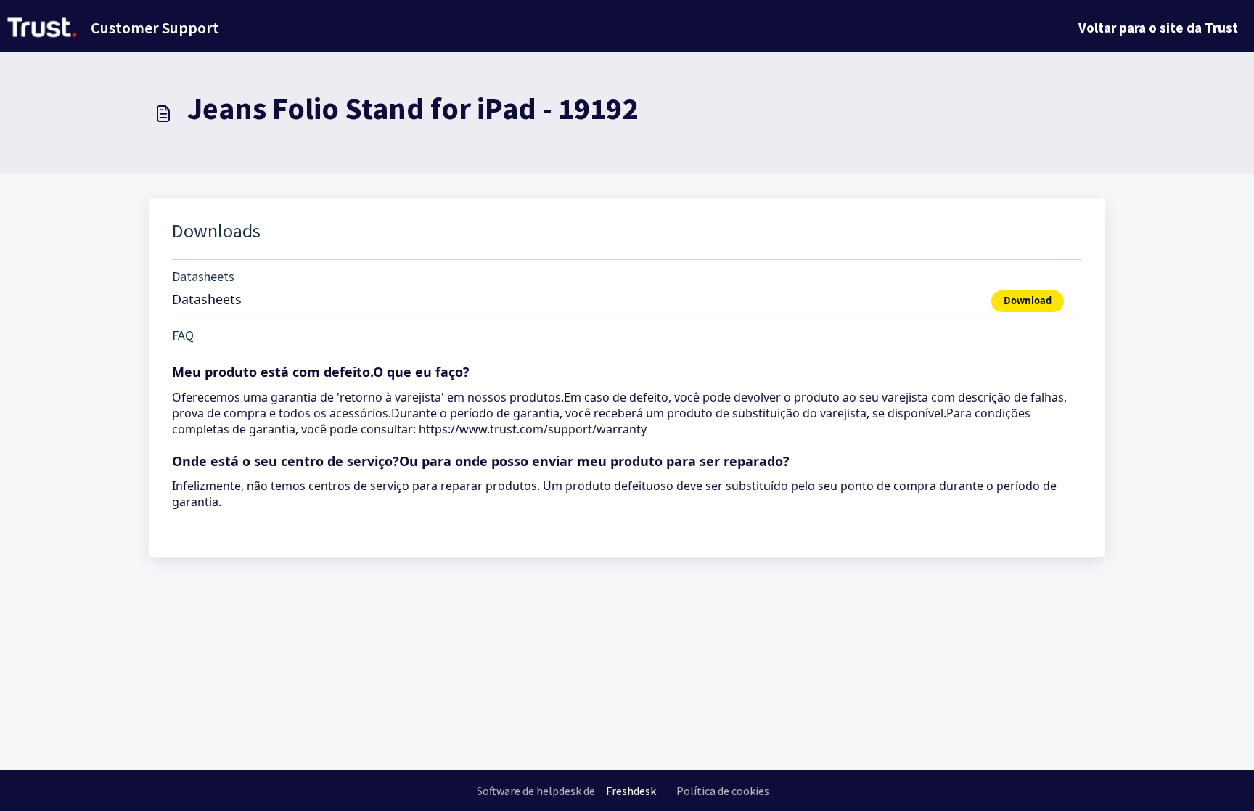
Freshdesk (631, 790)
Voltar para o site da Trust (1158, 27)
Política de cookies (722, 790)
